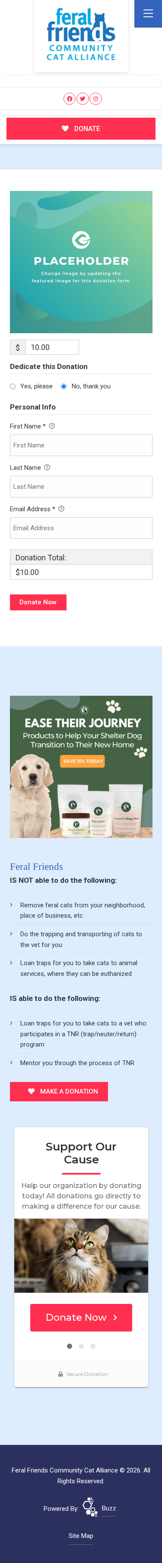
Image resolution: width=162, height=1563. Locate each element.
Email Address (32, 509)
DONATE (86, 129)
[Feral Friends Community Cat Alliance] (81, 34)
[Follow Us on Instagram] (95, 99)
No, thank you (91, 386)
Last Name (26, 468)
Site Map (81, 1536)
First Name (28, 426)
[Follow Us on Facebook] (70, 99)
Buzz (109, 1508)
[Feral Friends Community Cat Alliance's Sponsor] (81, 766)
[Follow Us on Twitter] (82, 99)
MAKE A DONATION (68, 1091)
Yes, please (36, 386)
